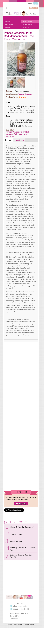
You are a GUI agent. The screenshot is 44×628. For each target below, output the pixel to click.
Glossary (7, 27)
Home (6, 18)
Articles (25, 18)
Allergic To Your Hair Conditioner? (22, 527)
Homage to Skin (16, 534)
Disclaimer (14, 619)
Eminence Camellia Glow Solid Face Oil (21, 556)
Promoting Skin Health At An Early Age (22, 549)
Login (30, 3)
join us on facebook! (20, 609)
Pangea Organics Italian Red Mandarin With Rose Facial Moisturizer (17, 134)
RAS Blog (7, 21)
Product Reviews (27, 21)
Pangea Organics (25, 94)
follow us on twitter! (20, 606)
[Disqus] (21, 373)
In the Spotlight (9, 24)
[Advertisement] (21, 475)
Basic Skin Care (16, 542)
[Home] (12, 13)
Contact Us (26, 27)
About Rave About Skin (19, 613)
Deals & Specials (27, 24)
